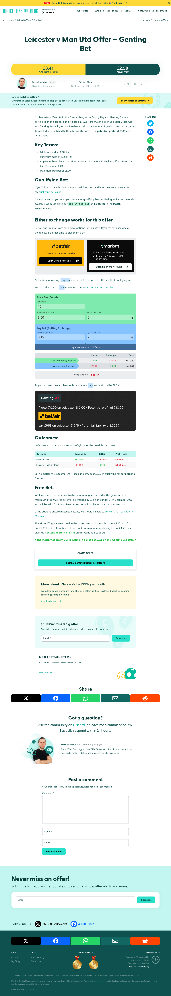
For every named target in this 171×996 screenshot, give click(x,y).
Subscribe (121, 638)
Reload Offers (24, 20)
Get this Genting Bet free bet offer (84, 562)
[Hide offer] (127, 84)
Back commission (94, 312)
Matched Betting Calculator (99, 287)
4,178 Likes (86, 924)
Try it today (118, 2)
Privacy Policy (37, 957)
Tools (115, 11)
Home (10, 20)
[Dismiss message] (169, 3)
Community (144, 11)
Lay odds (45, 332)
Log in (163, 11)
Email (48, 842)
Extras (128, 11)
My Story (15, 961)
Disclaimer (35, 961)
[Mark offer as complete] (142, 84)
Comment (48, 793)
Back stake (41, 301)
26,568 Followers (54, 924)
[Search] (153, 11)
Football (38, 20)
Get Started (82, 11)
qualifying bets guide (51, 191)
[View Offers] (85, 665)
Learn (98, 11)
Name (48, 831)
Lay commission (93, 332)
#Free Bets (37, 85)
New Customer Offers (156, 20)
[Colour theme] (157, 11)
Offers (106, 11)
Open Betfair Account (59, 260)
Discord (79, 725)
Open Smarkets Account (109, 266)
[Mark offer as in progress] (135, 84)
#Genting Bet (49, 85)
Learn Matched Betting (133, 100)
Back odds (45, 312)
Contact (15, 957)
